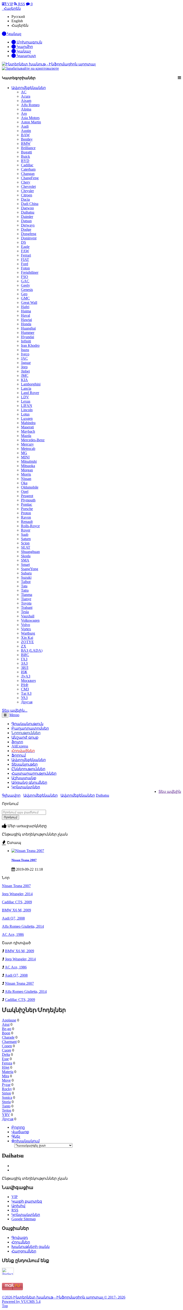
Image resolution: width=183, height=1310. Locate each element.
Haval (25, 315)
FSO (24, 277)
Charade (8, 1037)
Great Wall (29, 302)
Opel (24, 491)
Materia (7, 1072)
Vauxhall (27, 616)
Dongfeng (28, 234)
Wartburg (28, 633)
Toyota (26, 603)
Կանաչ (23, 51)
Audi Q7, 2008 (13, 918)
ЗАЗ (24, 663)
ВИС (25, 655)
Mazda (26, 436)
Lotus (25, 414)
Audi (25, 126)
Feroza (7, 1063)
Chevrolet (28, 186)
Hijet (5, 1067)
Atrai (6, 1024)
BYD (25, 161)
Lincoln (27, 410)
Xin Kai (27, 638)
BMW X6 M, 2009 (16, 910)
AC (23, 92)
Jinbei (25, 371)
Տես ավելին (169, 791)
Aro (24, 113)
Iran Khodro (30, 345)
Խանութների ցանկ (30, 1247)
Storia (6, 1102)
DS (23, 242)
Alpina (26, 109)
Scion (25, 543)
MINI (25, 457)
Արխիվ (18, 1206)
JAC (24, 358)
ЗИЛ (24, 668)
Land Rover (30, 393)
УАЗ (24, 698)
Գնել (15, 1136)
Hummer (27, 333)
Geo (24, 294)
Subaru (26, 573)
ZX (23, 646)
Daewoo (27, 208)
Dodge (26, 229)
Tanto (6, 1106)
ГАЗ (24, 659)
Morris (26, 474)
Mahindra (28, 423)
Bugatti (26, 152)
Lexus (25, 401)
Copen (7, 1046)
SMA (25, 560)
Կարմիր (24, 47)
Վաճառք (20, 1132)
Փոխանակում (25, 1141)
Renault (27, 522)
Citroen (26, 195)
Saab (24, 534)
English (17, 21)
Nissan (26, 479)
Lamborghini (31, 384)
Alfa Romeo (30, 105)
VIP (9, 4)
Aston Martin (31, 122)
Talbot (25, 582)
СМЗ (25, 689)
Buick (25, 156)
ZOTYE (27, 642)
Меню (14, 715)
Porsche (27, 509)
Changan (28, 174)
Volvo (25, 625)
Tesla (25, 612)
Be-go (6, 1029)
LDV (25, 397)
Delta (6, 1054)
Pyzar (6, 1085)
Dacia (25, 199)
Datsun (26, 221)
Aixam (26, 101)
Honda (26, 324)
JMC (24, 376)
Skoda (25, 556)
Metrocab (28, 449)
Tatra (25, 590)
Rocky (7, 1089)
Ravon (26, 517)
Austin (26, 131)
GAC (25, 281)
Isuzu (25, 350)
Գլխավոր (11, 795)
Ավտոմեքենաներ (28, 88)
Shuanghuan (30, 552)
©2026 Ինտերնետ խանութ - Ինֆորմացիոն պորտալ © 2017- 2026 (63, 1297)
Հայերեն (19, 25)
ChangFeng (30, 178)
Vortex (26, 629)
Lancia (26, 388)
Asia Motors (30, 118)
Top (5, 1306)
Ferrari (26, 255)
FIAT (25, 260)
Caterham (28, 169)
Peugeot (27, 496)
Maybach (28, 431)
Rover (25, 530)
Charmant (9, 1042)
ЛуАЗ (25, 676)
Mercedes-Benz (33, 440)
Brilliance (28, 148)
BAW (25, 135)
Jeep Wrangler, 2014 (17, 894)
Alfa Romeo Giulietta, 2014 (23, 926)
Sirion (6, 1093)
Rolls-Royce (30, 526)
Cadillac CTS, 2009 (17, 902)
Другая (26, 702)
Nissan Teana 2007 (24, 860)
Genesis (27, 290)
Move (6, 1080)
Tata (24, 586)
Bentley (27, 139)
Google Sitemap (23, 1219)
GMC (25, 298)
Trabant (26, 607)
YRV (6, 1115)
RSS (21, 4)
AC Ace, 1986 (13, 934)
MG (24, 453)
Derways (28, 225)
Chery (25, 182)
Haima (26, 311)
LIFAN (26, 406)
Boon (6, 1033)
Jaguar (26, 363)
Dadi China (29, 204)
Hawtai (26, 320)
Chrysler (27, 191)
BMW (25, 144)
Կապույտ (26, 56)
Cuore (6, 1050)
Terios (6, 1110)
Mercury (27, 444)
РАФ (24, 685)
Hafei (25, 307)
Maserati (27, 427)
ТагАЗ (26, 693)
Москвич (28, 681)
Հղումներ (20, 1242)
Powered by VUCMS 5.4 (21, 1301)
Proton (26, 513)
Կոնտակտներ (25, 787)
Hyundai (27, 337)
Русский (18, 17)
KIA (24, 380)
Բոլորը (18, 1127)
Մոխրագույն (29, 42)
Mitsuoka (28, 466)
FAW (25, 251)
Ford (24, 264)
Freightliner (29, 272)
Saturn (26, 539)
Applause (9, 1020)
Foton (25, 268)
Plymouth (28, 500)
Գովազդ (19, 1238)
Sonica (7, 1097)
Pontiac (26, 504)
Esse (5, 1059)
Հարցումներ (23, 1251)
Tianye (26, 599)
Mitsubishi (29, 461)
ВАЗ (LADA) (31, 650)
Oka (24, 483)
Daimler (27, 217)
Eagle (25, 247)
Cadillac (27, 165)
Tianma (26, 595)
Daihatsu (27, 212)
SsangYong (29, 569)
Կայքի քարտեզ (26, 1201)
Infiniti (26, 341)
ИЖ (24, 672)
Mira (5, 1076)
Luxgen (27, 418)
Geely (25, 285)
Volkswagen (30, 620)
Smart (25, 565)
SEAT (25, 547)
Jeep (24, 367)
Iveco (25, 354)
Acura (25, 96)
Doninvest (28, 238)
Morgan (27, 470)
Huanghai (28, 328)
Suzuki (26, 577)
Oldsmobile (29, 487)
